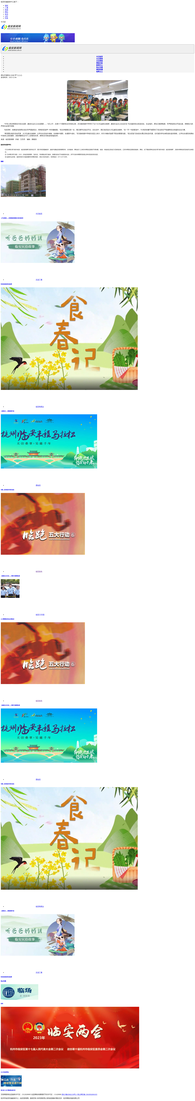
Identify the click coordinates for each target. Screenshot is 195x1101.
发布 (6, 14)
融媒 (2, 161)
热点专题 (3, 981)
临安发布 (39, 571)
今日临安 (39, 213)
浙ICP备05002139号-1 (69, 1094)
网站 (6, 12)
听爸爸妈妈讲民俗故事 (6, 284)
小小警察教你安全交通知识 (7, 619)
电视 (6, 10)
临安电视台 (40, 406)
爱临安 (38, 485)
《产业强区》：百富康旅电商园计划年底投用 (12, 218)
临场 (2, 1003)
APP (6, 16)
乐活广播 (39, 280)
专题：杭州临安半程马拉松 (7, 489)
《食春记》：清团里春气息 (7, 411)
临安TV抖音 (40, 614)
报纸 (6, 5)
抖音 (6, 18)
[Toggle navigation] (97, 48)
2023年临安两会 (5, 1072)
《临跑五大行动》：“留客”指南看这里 (10, 575)
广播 (6, 8)
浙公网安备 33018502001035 (87, 1094)
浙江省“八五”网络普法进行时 (8, 1090)
